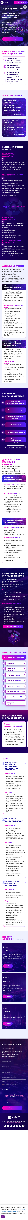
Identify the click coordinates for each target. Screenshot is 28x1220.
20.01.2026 (6, 981)
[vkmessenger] (11, 1126)
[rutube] (17, 1126)
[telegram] (8, 1126)
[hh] (14, 1126)
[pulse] (23, 1126)
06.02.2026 (6, 950)
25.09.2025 (6, 1011)
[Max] (5, 1126)
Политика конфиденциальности (14, 1122)
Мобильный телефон (6, 1081)
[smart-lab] (20, 1126)
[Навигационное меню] (25, 6)
